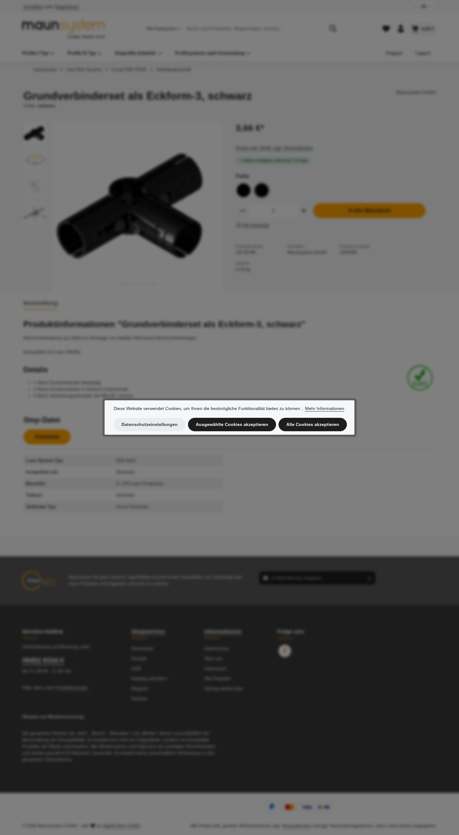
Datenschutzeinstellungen (149, 424)
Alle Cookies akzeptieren (312, 424)
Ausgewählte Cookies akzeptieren (232, 424)
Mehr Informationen (324, 408)
